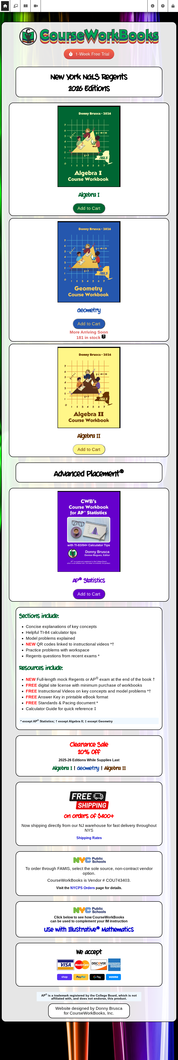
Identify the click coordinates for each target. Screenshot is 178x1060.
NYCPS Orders (82, 888)
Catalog (15, 6)
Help (163, 6)
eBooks (25, 6)
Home (5, 6)
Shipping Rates (89, 838)
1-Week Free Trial (91, 54)
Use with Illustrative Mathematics (89, 930)
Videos (36, 6)
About (153, 6)
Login (173, 6)
